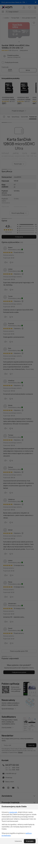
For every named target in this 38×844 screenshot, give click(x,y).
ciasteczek (13, 812)
